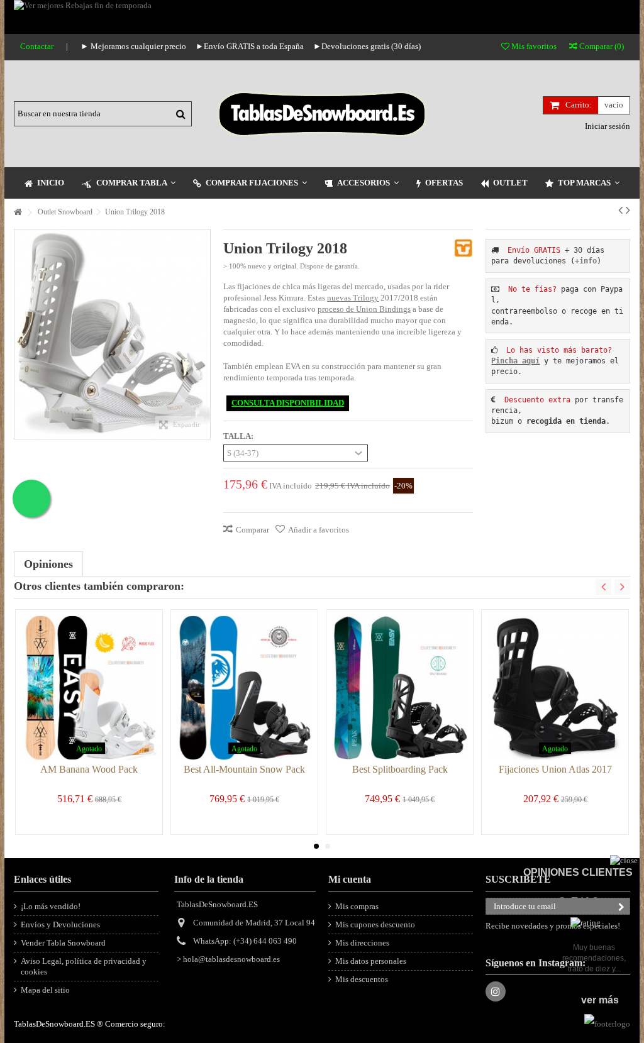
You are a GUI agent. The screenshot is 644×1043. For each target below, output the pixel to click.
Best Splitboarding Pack (400, 769)
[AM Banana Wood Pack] (89, 687)
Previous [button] (603, 587)
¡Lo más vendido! (50, 906)
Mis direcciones (362, 942)
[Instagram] (496, 991)
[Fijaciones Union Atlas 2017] (555, 687)
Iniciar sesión (606, 126)
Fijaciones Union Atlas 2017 (555, 769)
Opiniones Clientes (578, 872)
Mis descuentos (361, 979)
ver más (600, 1000)
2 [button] (327, 846)
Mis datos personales (370, 961)
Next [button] (622, 587)
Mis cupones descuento (375, 924)
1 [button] (316, 846)
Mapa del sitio (45, 990)
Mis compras (357, 906)
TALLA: (239, 436)
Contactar (36, 46)
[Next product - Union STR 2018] (628, 210)
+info (586, 261)
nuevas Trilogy (353, 297)
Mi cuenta (349, 879)
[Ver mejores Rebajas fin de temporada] (322, 17)
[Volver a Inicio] (17, 213)
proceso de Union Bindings (364, 309)
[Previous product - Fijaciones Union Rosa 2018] (620, 210)
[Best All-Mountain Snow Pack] (244, 687)
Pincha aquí (515, 360)
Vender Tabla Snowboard (63, 942)
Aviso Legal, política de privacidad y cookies (84, 966)
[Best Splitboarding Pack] (399, 687)
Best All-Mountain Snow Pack (244, 769)
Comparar (252, 529)
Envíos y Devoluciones (60, 924)
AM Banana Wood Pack (89, 769)
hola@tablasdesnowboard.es (231, 959)
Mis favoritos (533, 46)
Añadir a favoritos (318, 529)
